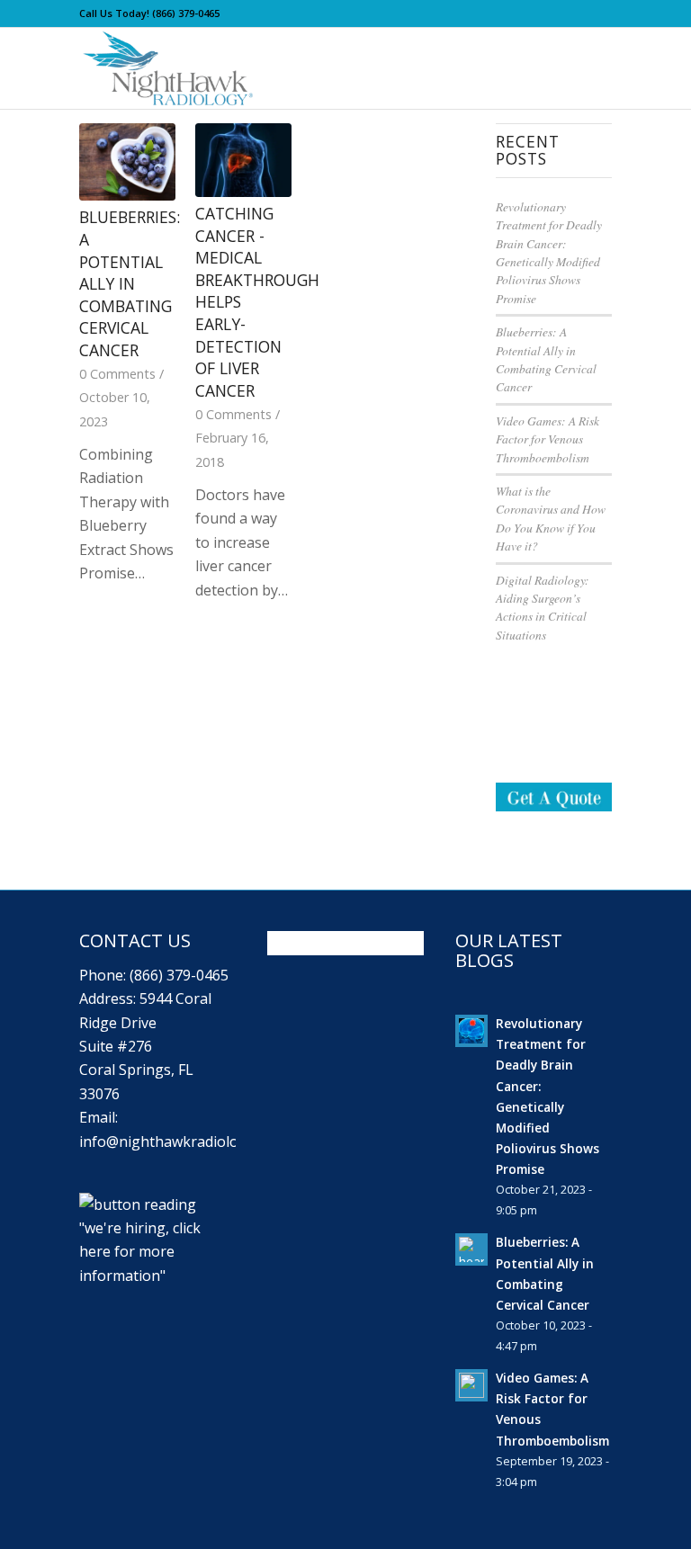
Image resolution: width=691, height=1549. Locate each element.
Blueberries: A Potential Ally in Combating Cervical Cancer (129, 283)
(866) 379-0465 (186, 13)
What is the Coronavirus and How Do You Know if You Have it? (551, 518)
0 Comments (117, 373)
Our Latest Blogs (508, 950)
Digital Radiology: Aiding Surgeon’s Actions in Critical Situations (542, 607)
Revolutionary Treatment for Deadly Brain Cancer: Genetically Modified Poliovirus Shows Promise (549, 252)
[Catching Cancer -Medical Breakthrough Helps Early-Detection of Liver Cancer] (243, 160)
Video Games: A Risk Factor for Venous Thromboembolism (547, 439)
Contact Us (135, 940)
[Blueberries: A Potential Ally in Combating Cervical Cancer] (127, 162)
